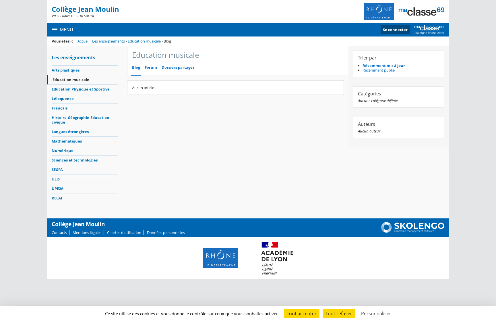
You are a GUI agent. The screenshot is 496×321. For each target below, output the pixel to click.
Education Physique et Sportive (81, 89)
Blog (136, 67)
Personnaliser (376, 313)
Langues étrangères (70, 131)
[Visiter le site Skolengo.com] (412, 231)
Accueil (83, 41)
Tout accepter (302, 313)
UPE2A (57, 188)
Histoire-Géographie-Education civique (80, 120)
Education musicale (144, 41)
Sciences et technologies (75, 160)
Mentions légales (87, 232)
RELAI (57, 198)
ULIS (56, 179)
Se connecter (395, 29)
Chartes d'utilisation (124, 232)
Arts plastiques (66, 70)
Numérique (62, 150)
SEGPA (57, 169)
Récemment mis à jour (384, 65)
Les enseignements (108, 41)
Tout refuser (339, 313)
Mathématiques (67, 141)
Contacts (59, 232)
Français (59, 108)
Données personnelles (166, 232)
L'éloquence (63, 98)
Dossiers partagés (178, 67)
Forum (151, 67)
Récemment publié (379, 70)
